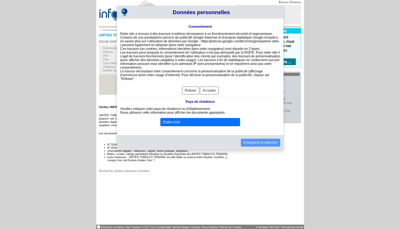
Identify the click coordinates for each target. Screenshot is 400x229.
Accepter (209, 90)
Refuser (190, 90)
